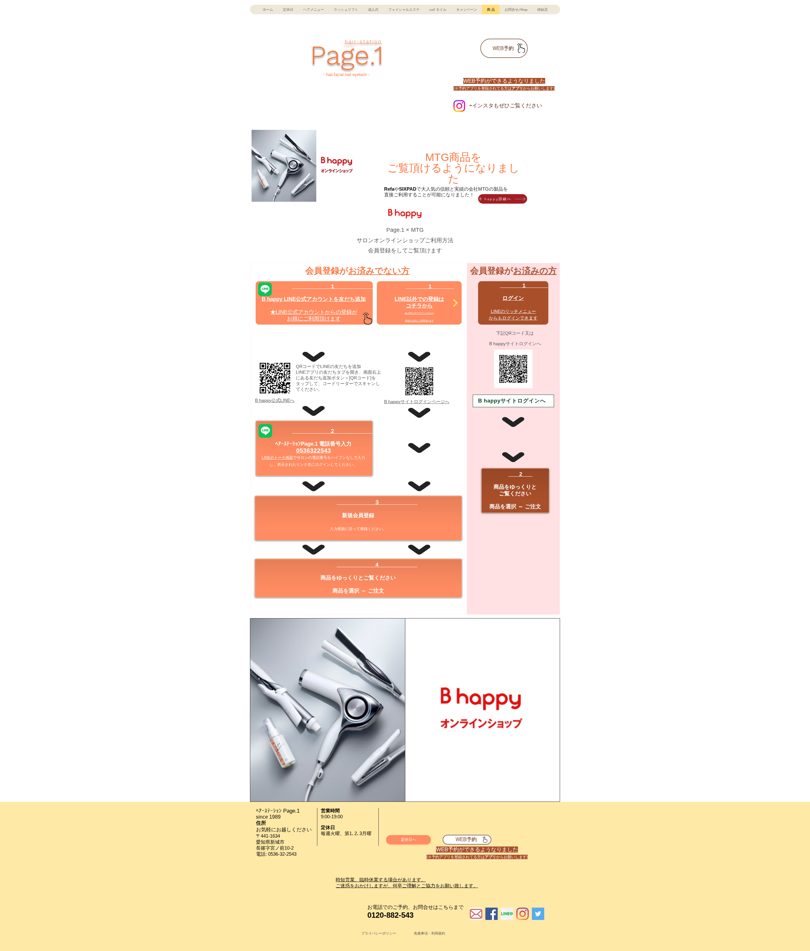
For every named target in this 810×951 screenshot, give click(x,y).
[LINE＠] (507, 914)
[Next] (455, 303)
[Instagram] (522, 914)
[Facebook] (491, 914)
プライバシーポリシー (378, 933)
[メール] (476, 914)
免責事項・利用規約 (429, 933)
